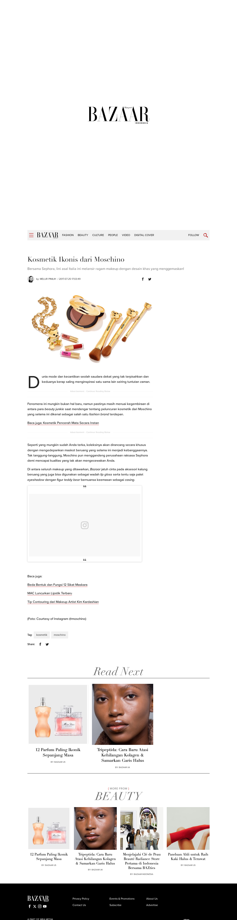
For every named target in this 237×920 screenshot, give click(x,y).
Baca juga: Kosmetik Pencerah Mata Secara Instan (63, 423)
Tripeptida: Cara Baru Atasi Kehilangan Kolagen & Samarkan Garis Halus (122, 755)
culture (98, 235)
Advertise (152, 905)
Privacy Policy (81, 898)
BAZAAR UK (124, 767)
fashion (68, 235)
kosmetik (41, 635)
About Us (152, 898)
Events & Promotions (121, 898)
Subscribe (115, 905)
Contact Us (79, 905)
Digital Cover (144, 235)
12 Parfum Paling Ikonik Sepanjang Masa (58, 752)
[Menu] (31, 235)
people (113, 235)
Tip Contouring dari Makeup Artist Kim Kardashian (63, 602)
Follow (193, 235)
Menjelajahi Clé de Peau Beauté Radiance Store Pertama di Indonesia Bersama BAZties (142, 861)
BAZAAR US (59, 762)
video (126, 235)
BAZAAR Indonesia (143, 874)
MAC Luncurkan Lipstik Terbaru (49, 593)
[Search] (206, 235)
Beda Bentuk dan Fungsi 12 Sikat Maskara (57, 585)
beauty (83, 235)
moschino (60, 635)
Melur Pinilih (48, 279)
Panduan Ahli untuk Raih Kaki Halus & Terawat (188, 857)
